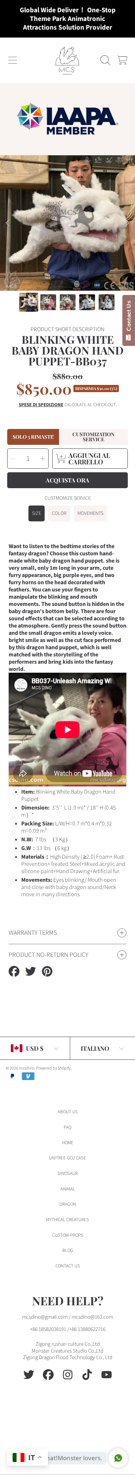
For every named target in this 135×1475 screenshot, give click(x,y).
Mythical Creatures (67, 1219)
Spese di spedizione (41, 405)
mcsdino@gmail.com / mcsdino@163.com (67, 1317)
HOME (67, 1143)
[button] (13, 60)
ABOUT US (68, 1112)
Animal (67, 1189)
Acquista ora (67, 480)
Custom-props (67, 1235)
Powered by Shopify (53, 1068)
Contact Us (129, 317)
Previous (7, 223)
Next (127, 223)
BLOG (67, 1250)
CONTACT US (67, 1266)
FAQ (67, 1127)
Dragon (67, 1204)
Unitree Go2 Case (67, 1158)
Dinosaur (68, 1173)
